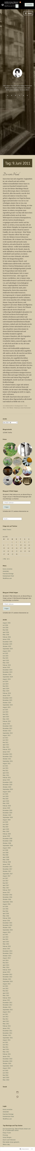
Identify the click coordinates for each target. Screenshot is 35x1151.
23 (16, 551)
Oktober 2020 (7, 787)
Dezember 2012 (7, 1002)
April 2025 (6, 660)
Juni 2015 (5, 937)
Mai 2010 (5, 1075)
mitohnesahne (9, 406)
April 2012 (6, 1021)
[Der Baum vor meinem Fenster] (23, 95)
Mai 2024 (5, 686)
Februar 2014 (7, 970)
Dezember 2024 (7, 670)
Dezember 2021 (7, 754)
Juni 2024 (5, 684)
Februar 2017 (7, 890)
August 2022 (6, 735)
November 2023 (7, 700)
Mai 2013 (5, 991)
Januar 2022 (6, 752)
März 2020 (6, 803)
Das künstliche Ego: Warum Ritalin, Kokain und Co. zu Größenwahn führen (16, 1129)
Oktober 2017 (7, 871)
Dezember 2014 (7, 951)
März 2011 (6, 1052)
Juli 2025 (5, 653)
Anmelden (6, 571)
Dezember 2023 (7, 698)
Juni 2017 (5, 881)
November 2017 (7, 869)
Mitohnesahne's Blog (17, 81)
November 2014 (7, 953)
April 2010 (6, 1077)
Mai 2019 (5, 827)
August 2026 (6, 623)
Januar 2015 (6, 948)
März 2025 (6, 663)
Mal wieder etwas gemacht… (11, 1142)
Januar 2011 (6, 1056)
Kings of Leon (7, 1133)
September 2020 (8, 789)
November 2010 (7, 1061)
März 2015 (6, 944)
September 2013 (8, 981)
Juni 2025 (5, 656)
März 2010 (6, 1080)
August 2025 (6, 651)
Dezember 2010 (7, 1059)
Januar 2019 (6, 836)
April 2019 (6, 829)
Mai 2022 (5, 742)
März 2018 (6, 859)
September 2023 (8, 705)
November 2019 (7, 813)
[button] (10, 449)
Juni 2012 (5, 1016)
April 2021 (6, 773)
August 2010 (6, 1068)
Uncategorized (19, 406)
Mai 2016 (5, 911)
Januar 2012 (6, 1028)
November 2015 (7, 925)
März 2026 (6, 634)
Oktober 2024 (7, 674)
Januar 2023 (6, 724)
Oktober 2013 (7, 979)
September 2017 (8, 874)
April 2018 (6, 857)
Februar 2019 (7, 834)
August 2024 (6, 679)
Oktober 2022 (7, 731)
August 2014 (6, 958)
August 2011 (6, 1040)
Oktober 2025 (7, 646)
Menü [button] (29, 13)
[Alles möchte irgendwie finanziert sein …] (27, 95)
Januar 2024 (6, 695)
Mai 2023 (5, 714)
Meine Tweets (7, 529)
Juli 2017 (5, 878)
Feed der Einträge (8, 573)
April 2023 (6, 716)
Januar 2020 (6, 808)
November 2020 (7, 784)
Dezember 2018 (7, 838)
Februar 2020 (7, 806)
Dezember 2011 (7, 1031)
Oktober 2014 (7, 956)
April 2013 (6, 993)
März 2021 (6, 775)
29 (12, 554)
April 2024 (6, 688)
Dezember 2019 (7, 810)
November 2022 (7, 728)
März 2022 (6, 747)
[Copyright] (7, 95)
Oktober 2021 (7, 759)
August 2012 (6, 1012)
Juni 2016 (5, 909)
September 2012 (8, 1009)
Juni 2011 (5, 1045)
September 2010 (8, 1066)
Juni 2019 (5, 824)
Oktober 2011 (7, 1035)
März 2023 (6, 719)
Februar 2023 (7, 721)
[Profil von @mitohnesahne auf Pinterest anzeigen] (17, 1097)
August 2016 (6, 904)
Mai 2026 (5, 630)
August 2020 (6, 792)
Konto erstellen (7, 569)
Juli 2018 (5, 850)
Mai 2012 (5, 1019)
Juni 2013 (5, 988)
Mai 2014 (5, 963)
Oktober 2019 (7, 815)
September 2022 (8, 733)
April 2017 (6, 885)
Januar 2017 (6, 892)
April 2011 (6, 1049)
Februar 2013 (7, 998)
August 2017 (6, 876)
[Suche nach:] (12, 519)
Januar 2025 (6, 667)
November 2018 (7, 841)
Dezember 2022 (7, 726)
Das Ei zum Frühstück (9, 1140)
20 (4, 551)
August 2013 (6, 984)
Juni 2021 (5, 768)
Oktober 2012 (7, 1007)
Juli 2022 (5, 738)
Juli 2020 (5, 794)
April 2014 (6, 965)
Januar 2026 (6, 639)
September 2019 (8, 817)
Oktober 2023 (7, 702)
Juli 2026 (5, 625)
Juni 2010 (5, 1073)
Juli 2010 (5, 1070)
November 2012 (7, 1005)
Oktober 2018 (7, 843)
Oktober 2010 (7, 1063)
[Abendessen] (19, 95)
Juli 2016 (5, 906)
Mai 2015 (5, 939)
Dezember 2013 (7, 974)
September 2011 (8, 1038)
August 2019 (6, 820)
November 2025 (7, 644)
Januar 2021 (6, 780)
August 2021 (6, 763)
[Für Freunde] (15, 95)
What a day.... (7, 1144)
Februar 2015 (7, 946)
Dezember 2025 (7, 642)
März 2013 (6, 995)
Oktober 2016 (7, 899)
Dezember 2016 (7, 895)
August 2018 (6, 848)
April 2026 (6, 632)
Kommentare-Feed (8, 576)
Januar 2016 (6, 920)
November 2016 (7, 897)
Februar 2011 (7, 1054)
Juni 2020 (5, 796)
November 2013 (7, 977)
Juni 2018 (5, 852)
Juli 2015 (5, 934)
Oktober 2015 (7, 927)
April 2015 (6, 942)
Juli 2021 (5, 766)
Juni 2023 (5, 712)
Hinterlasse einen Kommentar (22, 408)
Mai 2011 (5, 1047)
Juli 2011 (5, 1042)
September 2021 (8, 761)
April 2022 (6, 745)
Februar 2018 (7, 862)
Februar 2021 (7, 777)
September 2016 (8, 902)
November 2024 (7, 672)
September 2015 (8, 930)
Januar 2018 (6, 864)
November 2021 (7, 756)
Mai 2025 (5, 658)
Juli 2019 (5, 822)
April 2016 (6, 913)
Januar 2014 (6, 972)
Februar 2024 (7, 693)
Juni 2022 (5, 740)
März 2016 (6, 916)
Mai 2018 (5, 855)
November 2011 (7, 1033)
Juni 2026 (5, 627)
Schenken (29, 4)
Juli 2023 (5, 710)
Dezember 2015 (7, 923)
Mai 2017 (5, 883)
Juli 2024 (5, 681)
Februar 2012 (7, 1026)
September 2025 (8, 649)
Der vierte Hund (11, 174)
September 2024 (8, 677)
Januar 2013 (6, 1000)
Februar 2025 (7, 665)
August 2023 (6, 707)
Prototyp (5, 1135)
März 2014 (6, 967)
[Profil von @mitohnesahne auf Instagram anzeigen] (17, 1092)
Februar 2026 (7, 637)
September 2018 (8, 845)
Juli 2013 (5, 986)
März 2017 (6, 888)
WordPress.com (7, 578)
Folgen (7, 507)
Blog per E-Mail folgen (10, 491)
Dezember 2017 (7, 866)
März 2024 (6, 691)
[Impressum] (11, 95)
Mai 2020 (5, 799)
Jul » (8, 559)
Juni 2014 (5, 960)
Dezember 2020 (7, 782)
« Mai (4, 559)
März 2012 (6, 1024)
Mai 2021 (5, 770)
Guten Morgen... (7, 1137)
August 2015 (6, 932)
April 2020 (6, 801)
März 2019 (6, 831)
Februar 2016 (7, 918)
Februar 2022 (7, 749)
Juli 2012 (5, 1014)
